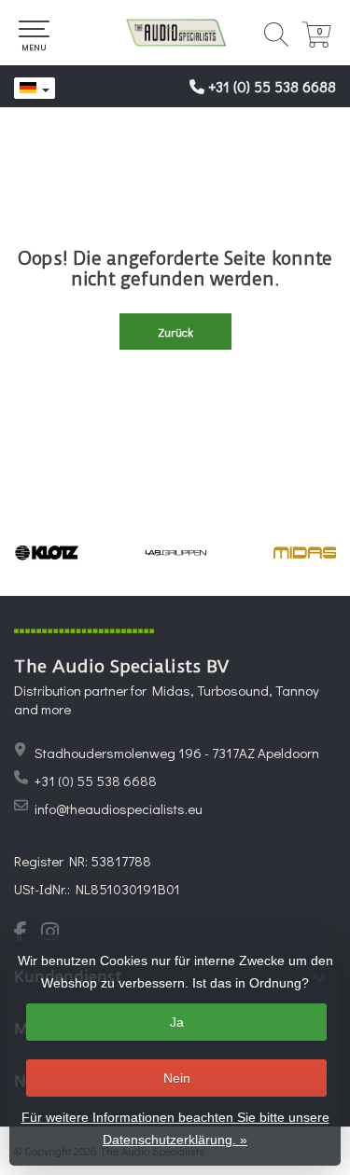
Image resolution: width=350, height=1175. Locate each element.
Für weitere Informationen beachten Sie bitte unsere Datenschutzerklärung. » (175, 1128)
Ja (177, 1022)
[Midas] (305, 552)
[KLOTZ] (46, 552)
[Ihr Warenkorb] (316, 42)
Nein (176, 1078)
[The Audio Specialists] (175, 32)
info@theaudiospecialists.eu (119, 808)
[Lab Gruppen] (175, 552)
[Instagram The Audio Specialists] (55, 933)
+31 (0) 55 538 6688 (272, 86)
